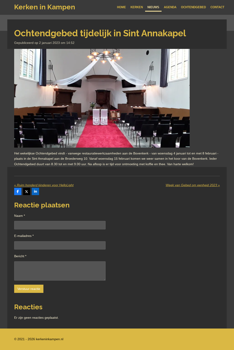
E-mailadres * (24, 236)
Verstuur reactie (28, 289)
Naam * (19, 215)
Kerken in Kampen (44, 7)
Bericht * (20, 256)
